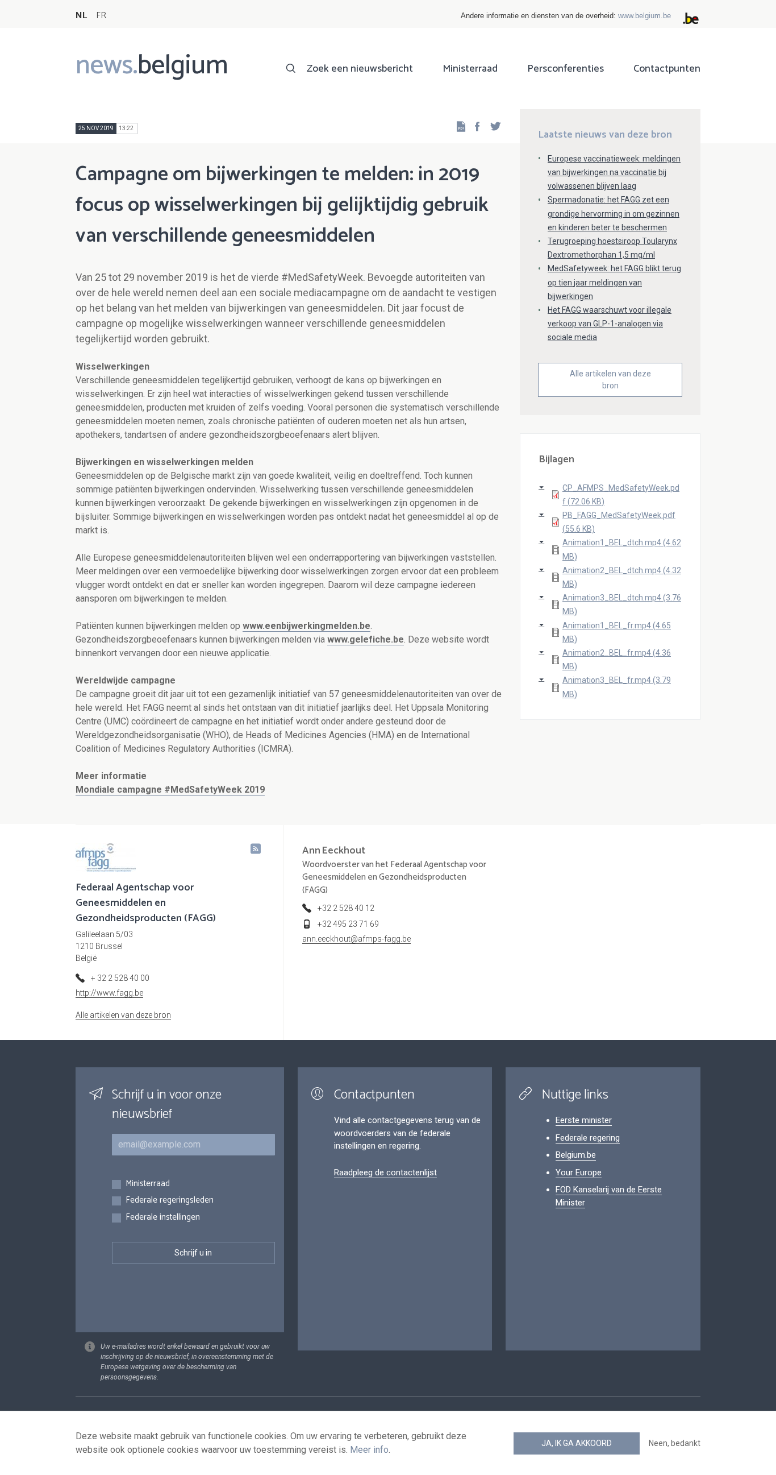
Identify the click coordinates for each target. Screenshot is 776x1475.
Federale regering (588, 1138)
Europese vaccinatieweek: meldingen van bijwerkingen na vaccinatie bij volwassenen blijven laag (614, 172)
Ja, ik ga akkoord (576, 1443)
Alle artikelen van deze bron (610, 379)
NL (81, 15)
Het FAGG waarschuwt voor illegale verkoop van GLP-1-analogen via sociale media (609, 323)
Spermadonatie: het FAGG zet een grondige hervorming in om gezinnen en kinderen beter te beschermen (613, 213)
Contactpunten (666, 68)
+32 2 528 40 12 (346, 908)
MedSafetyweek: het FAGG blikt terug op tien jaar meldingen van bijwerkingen (614, 282)
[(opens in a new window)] (473, 126)
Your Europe (579, 1172)
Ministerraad (470, 68)
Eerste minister (584, 1120)
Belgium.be (576, 1155)
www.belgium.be (644, 15)
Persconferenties (565, 68)
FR (101, 15)
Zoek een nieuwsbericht (360, 68)
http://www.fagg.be (109, 992)
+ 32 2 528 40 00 (120, 978)
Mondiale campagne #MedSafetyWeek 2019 (170, 789)
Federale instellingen (163, 1217)
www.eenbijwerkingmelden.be (306, 625)
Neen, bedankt (674, 1443)
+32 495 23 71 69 (348, 924)
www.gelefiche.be (365, 639)
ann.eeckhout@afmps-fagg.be (356, 938)
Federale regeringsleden (170, 1200)
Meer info (369, 1449)
